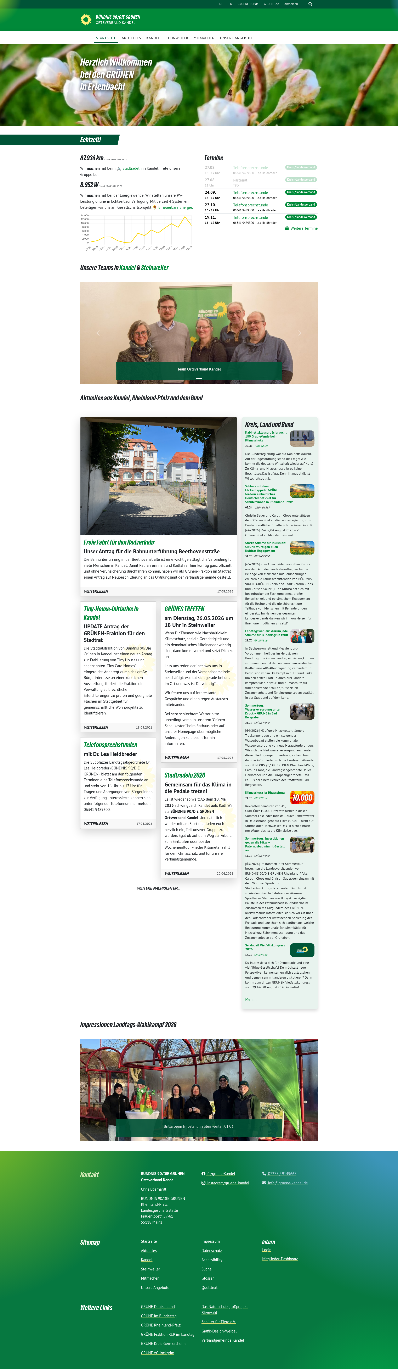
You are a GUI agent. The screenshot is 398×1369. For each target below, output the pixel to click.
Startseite (149, 1241)
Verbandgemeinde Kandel (222, 1339)
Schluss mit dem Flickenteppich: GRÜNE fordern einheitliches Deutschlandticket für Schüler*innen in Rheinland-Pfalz (269, 494)
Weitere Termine (304, 228)
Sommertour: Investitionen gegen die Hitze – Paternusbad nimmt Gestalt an (265, 844)
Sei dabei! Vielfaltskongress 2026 (265, 947)
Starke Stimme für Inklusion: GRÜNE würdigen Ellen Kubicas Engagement (265, 547)
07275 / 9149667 (281, 1173)
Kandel (127, 268)
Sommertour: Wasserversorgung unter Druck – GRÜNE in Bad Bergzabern (263, 711)
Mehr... (250, 999)
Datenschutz (211, 1250)
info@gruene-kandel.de (287, 1182)
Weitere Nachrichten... (158, 888)
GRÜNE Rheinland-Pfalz (161, 1324)
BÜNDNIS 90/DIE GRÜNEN (118, 17)
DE (221, 4)
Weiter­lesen (96, 591)
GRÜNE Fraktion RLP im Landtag (167, 1334)
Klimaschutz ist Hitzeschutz (265, 792)
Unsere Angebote (155, 1287)
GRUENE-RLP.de (248, 4)
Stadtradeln (132, 168)
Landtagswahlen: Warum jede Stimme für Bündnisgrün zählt (266, 633)
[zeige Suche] (310, 4)
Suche (206, 1268)
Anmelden (291, 4)
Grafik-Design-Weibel (219, 1330)
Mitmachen (150, 1277)
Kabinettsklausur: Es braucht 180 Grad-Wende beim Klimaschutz (266, 436)
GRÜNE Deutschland (158, 1306)
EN (230, 4)
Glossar (207, 1277)
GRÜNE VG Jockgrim (157, 1352)
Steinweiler (155, 268)
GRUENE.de (271, 4)
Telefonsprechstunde (250, 167)
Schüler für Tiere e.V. (218, 1321)
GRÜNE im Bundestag (159, 1315)
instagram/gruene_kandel (227, 1182)
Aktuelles (149, 1250)
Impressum (210, 1241)
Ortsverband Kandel (116, 22)
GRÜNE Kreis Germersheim (163, 1343)
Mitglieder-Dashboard (280, 1258)
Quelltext (209, 1287)
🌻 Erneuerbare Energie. (172, 207)
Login (266, 1249)
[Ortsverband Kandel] (86, 19)
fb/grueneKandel (220, 1173)
